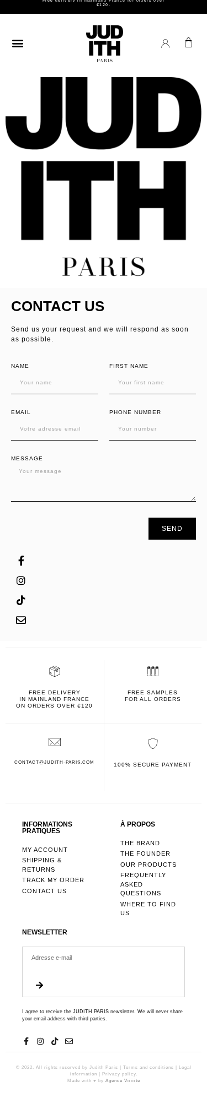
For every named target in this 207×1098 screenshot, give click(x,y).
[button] (17, 43)
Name (20, 366)
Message (27, 458)
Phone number (135, 412)
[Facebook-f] (21, 560)
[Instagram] (21, 580)
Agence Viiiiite (122, 1080)
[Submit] (39, 986)
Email (21, 412)
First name (128, 366)
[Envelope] (21, 620)
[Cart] (188, 43)
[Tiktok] (21, 600)
